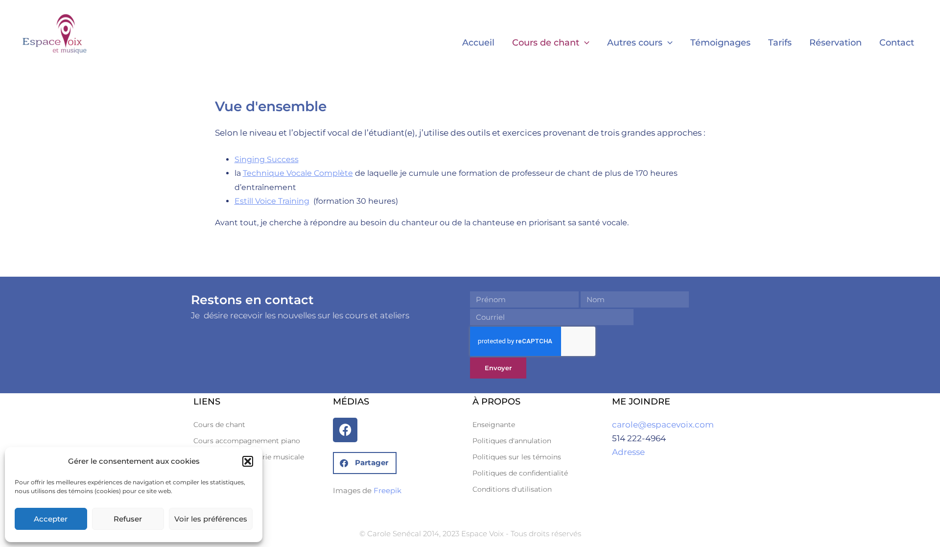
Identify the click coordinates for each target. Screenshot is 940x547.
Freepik (387, 490)
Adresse (628, 452)
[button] (248, 461)
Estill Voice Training (272, 201)
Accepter (51, 518)
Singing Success (267, 159)
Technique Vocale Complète (298, 173)
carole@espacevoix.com (663, 424)
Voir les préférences (210, 518)
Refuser (128, 518)
